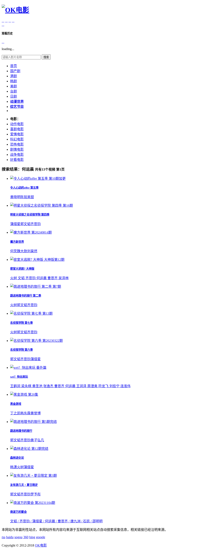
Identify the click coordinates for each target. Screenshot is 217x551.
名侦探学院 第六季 (21, 349)
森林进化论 (17, 457)
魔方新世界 (17, 241)
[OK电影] (15, 10)
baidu (10, 537)
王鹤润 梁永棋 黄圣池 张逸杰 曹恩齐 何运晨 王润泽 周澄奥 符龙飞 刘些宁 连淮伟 (70, 386)
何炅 (13, 251)
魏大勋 (22, 251)
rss (3, 537)
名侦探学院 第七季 (21, 322)
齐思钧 (36, 224)
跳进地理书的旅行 (21, 430)
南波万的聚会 (18, 511)
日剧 (13, 96)
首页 (13, 66)
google (40, 537)
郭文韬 (25, 224)
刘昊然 (32, 251)
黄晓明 (15, 197)
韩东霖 (25, 413)
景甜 (30, 197)
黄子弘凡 (37, 440)
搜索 (46, 57)
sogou (18, 537)
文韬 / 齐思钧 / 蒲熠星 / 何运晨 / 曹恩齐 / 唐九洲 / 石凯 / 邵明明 (56, 521)
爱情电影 (17, 134)
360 (25, 537)
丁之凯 (15, 413)
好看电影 (17, 159)
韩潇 (13, 467)
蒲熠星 (15, 224)
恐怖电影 (17, 144)
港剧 (13, 76)
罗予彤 (36, 494)
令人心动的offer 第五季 (24, 187)
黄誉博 (36, 413)
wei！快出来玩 (19, 376)
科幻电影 (17, 139)
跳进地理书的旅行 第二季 (25, 295)
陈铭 (23, 197)
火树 (13, 305)
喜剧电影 (17, 129)
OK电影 (41, 545)
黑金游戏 (15, 403)
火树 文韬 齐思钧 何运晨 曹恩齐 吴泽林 (39, 278)
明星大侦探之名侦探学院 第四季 (29, 214)
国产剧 (15, 71)
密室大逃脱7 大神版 (22, 268)
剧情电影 (17, 149)
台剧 (13, 91)
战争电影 (17, 154)
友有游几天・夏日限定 (24, 485)
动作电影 (17, 124)
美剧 (13, 86)
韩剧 (13, 81)
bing (32, 537)
